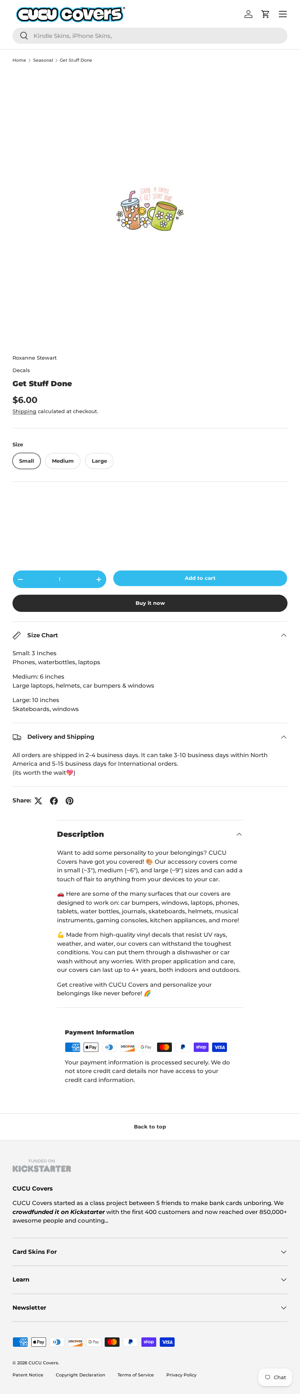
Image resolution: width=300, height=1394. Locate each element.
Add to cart (200, 578)
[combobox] (150, 36)
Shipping (24, 411)
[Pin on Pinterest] (69, 801)
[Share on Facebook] (54, 801)
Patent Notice (27, 1375)
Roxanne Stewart (34, 358)
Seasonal (43, 60)
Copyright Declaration (80, 1375)
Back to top (150, 1126)
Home (19, 60)
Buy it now (150, 603)
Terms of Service (136, 1375)
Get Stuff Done (76, 60)
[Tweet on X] (38, 801)
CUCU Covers (43, 1362)
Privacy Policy (181, 1375)
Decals (21, 370)
